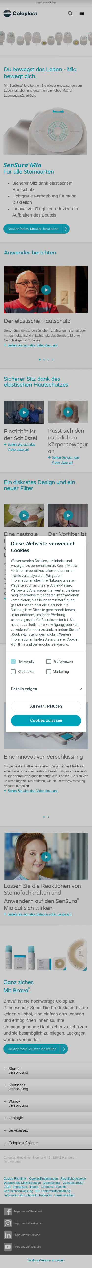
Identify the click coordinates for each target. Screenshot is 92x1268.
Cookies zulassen (46, 720)
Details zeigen (24, 689)
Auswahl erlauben (46, 706)
